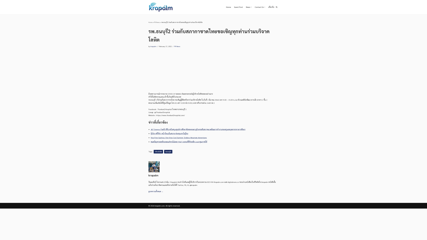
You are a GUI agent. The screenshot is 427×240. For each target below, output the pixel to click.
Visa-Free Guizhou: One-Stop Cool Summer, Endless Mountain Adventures (179, 137)
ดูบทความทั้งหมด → (155, 191)
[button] (251, 7)
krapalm (153, 46)
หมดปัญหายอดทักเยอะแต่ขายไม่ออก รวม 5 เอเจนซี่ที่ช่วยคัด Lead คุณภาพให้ (179, 142)
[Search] (276, 7)
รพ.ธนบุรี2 (168, 152)
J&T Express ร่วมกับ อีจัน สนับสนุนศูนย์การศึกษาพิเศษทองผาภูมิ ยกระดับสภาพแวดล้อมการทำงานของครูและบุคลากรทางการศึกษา (198, 129)
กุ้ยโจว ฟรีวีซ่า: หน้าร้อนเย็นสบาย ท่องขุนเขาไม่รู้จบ (169, 133)
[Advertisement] (213, 70)
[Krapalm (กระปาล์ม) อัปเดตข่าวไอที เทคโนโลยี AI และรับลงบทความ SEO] (160, 7)
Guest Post (238, 7)
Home (228, 7)
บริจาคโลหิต (158, 152)
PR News (157, 22)
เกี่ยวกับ (271, 7)
